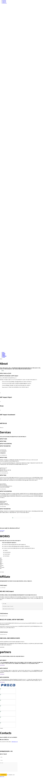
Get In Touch (2, 530)
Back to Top (2, 776)
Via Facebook (2, 665)
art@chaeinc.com (15, 741)
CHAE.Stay (4, 1)
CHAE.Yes (4, 2)
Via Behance (2, 674)
